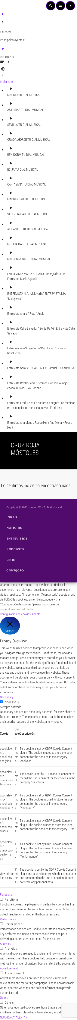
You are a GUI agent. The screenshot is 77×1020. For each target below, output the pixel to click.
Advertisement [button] (9, 968)
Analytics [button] (5, 944)
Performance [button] (8, 919)
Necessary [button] (6, 697)
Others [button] (4, 998)
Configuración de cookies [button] (15, 614)
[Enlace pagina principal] (10, 6)
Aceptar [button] (36, 614)
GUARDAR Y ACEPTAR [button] (13, 1017)
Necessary (12, 702)
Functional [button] (6, 895)
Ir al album (6, 82)
